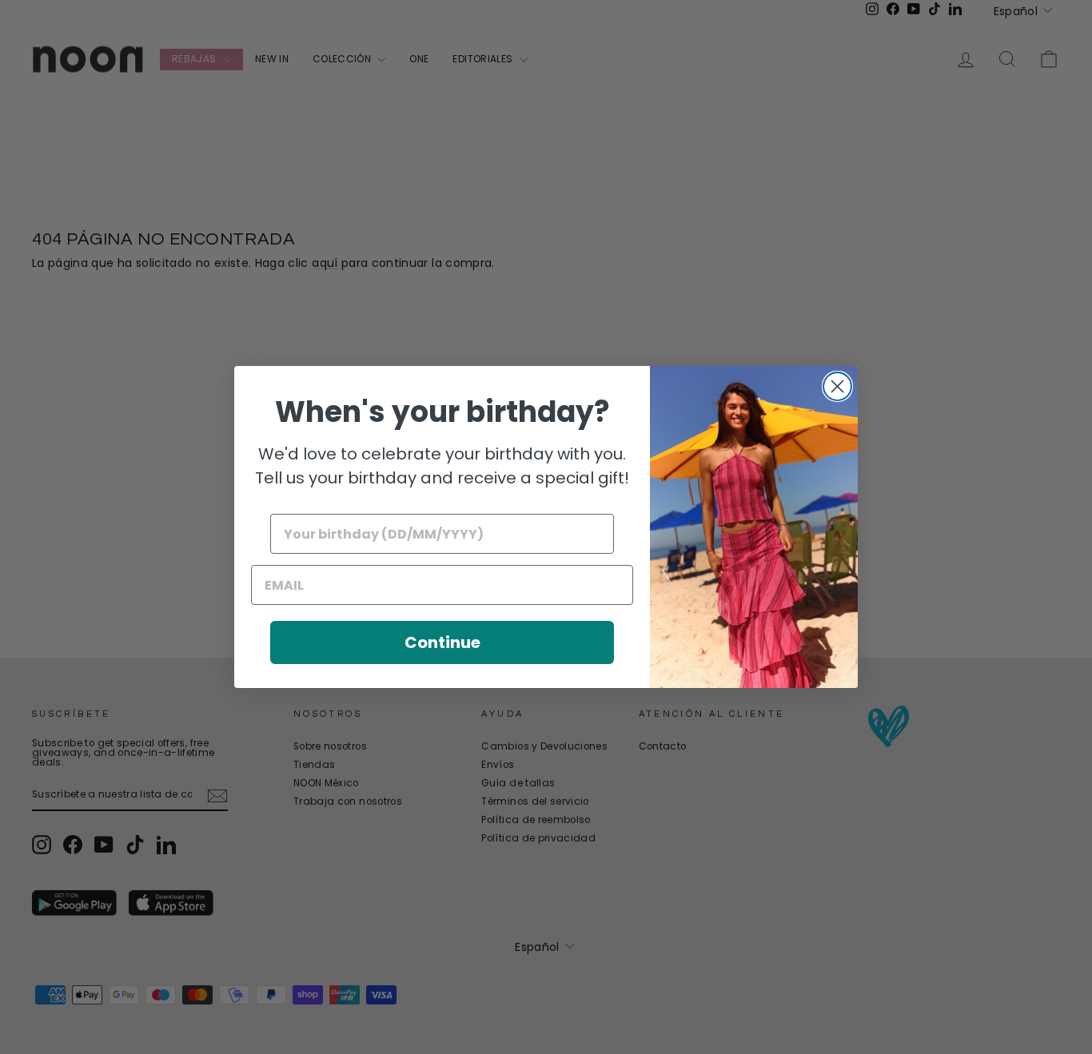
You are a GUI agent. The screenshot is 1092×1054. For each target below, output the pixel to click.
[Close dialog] (837, 386)
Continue (442, 642)
